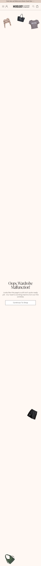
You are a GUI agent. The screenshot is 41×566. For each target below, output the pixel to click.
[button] (3, 6)
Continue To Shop (20, 303)
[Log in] (6, 6)
